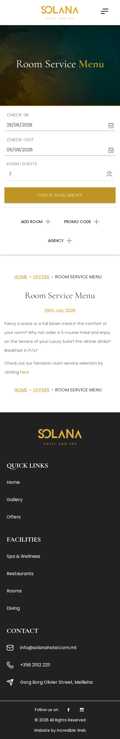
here (24, 372)
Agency (56, 240)
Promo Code (77, 221)
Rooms (14, 591)
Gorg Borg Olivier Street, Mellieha (56, 682)
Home (20, 277)
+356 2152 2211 (35, 665)
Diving (13, 608)
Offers (41, 277)
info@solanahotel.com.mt (48, 647)
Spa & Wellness (23, 556)
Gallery (15, 499)
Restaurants (20, 573)
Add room (31, 221)
